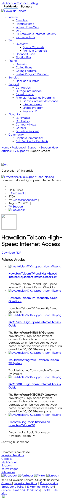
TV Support (16, 206)
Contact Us (24, 3)
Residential (11, 6)
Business (26, 6)
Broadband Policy (12, 486)
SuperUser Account (25, 199)
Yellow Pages (9, 468)
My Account (9, 3)
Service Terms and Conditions (20, 490)
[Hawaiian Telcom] (13, 11)
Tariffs (46, 490)
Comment (17, 193)
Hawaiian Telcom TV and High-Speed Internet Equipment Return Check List (33, 275)
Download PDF (11, 252)
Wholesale (8, 472)
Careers (6, 458)
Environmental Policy (40, 486)
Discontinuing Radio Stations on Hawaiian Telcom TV (29, 423)
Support (6, 465)
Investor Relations (12, 455)
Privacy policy (49, 483)
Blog (35, 3)
